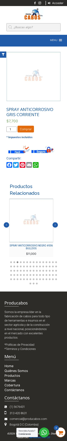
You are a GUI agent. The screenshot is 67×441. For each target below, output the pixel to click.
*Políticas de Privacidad (19, 344)
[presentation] (6, 225)
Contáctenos (14, 390)
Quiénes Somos (16, 371)
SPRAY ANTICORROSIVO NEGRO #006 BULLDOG (31, 247)
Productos (12, 375)
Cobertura (12, 385)
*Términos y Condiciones (20, 349)
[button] (53, 40)
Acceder (57, 3)
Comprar (26, 129)
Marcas (10, 380)
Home (8, 366)
